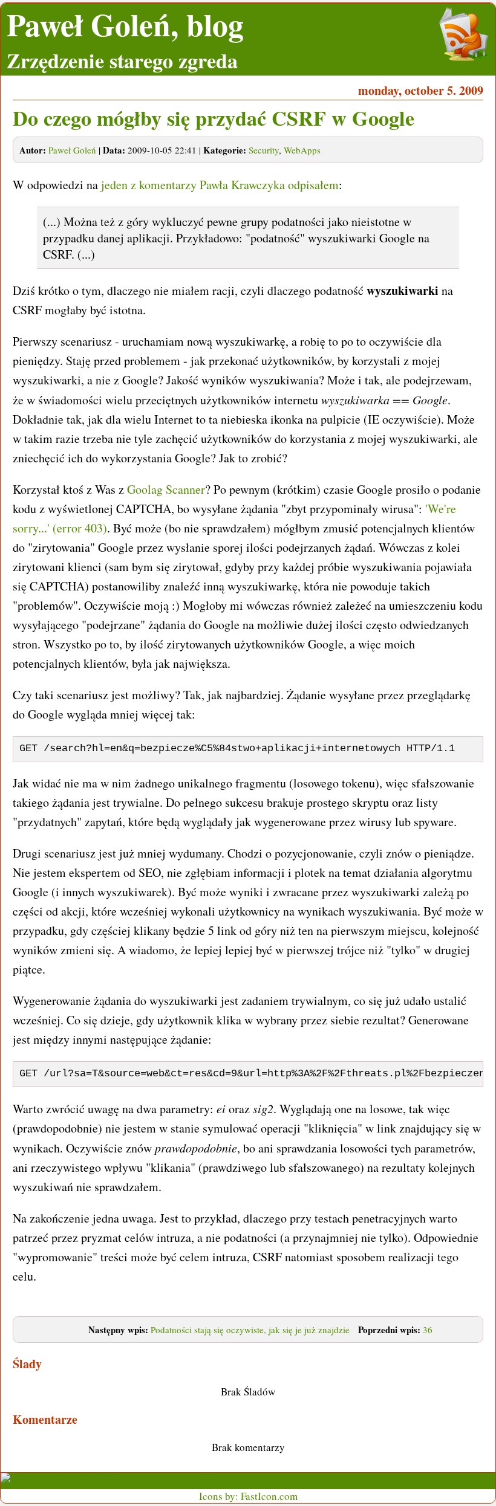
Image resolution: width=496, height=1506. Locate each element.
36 (427, 1329)
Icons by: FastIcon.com (248, 1496)
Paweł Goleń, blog (125, 24)
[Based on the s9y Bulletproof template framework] (128, 1481)
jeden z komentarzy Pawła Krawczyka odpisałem (220, 184)
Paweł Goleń (72, 150)
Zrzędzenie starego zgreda (122, 60)
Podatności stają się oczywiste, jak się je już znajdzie (250, 1329)
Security (264, 150)
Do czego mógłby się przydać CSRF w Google (213, 118)
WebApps (302, 150)
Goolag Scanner (166, 489)
